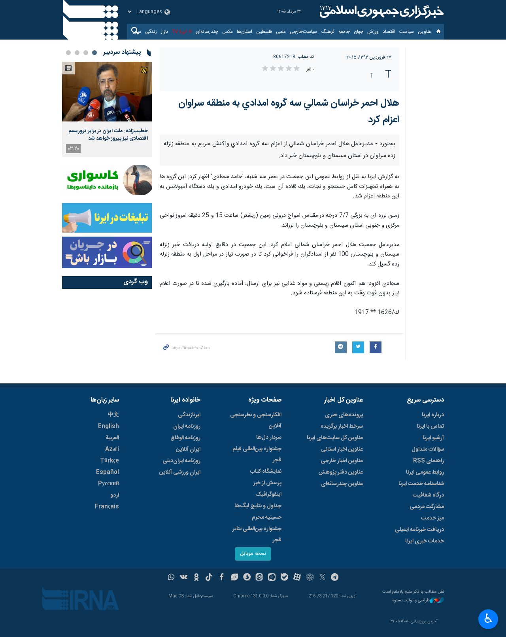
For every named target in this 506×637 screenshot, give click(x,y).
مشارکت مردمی (427, 507)
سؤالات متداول (428, 449)
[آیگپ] (271, 578)
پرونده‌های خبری (344, 415)
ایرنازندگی (189, 415)
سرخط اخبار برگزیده (342, 426)
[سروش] (247, 578)
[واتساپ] (171, 578)
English (108, 426)
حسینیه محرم (266, 517)
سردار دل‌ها (268, 437)
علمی (281, 32)
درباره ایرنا (433, 415)
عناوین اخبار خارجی (342, 461)
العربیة (112, 438)
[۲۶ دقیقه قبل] (107, 91)
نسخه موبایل (253, 554)
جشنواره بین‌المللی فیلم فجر (256, 454)
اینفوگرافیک (268, 494)
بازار (164, 32)
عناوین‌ (424, 32)
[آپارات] (297, 578)
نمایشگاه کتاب (265, 471)
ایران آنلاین (188, 449)
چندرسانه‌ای (207, 32)
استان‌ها (244, 32)
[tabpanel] (107, 109)
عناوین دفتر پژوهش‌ (340, 472)
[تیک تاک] (209, 578)
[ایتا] (259, 578)
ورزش (373, 32)
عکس (227, 32)
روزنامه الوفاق (185, 438)
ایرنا (380, 12)
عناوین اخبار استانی (342, 449)
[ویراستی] (234, 578)
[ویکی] (183, 578)
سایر (137, 32)
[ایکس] (322, 578)
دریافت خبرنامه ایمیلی (419, 530)
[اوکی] (196, 578)
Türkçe (109, 461)
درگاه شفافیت (428, 495)
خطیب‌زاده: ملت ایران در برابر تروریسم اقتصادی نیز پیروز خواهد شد (108, 134)
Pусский (108, 484)
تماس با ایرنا (430, 426)
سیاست (406, 32)
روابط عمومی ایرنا (425, 472)
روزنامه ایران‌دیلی (181, 461)
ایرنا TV (179, 32)
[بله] (284, 578)
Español (107, 472)
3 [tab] (77, 52)
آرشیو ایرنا (433, 438)
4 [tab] (68, 52)
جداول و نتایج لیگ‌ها (257, 506)
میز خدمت (432, 518)
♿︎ (488, 618)
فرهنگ (327, 32)
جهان (358, 32)
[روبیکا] (309, 578)
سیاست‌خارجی (303, 32)
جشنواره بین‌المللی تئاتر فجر (256, 534)
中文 (113, 415)
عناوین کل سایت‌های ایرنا (335, 438)
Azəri (112, 449)
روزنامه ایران (186, 426)
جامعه (344, 32)
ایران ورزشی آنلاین (179, 472)
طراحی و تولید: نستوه (411, 600)
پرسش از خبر (267, 483)
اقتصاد (389, 32)
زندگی (151, 32)
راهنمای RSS (428, 461)
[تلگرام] (335, 578)
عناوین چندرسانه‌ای (342, 484)
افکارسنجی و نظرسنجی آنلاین (255, 420)
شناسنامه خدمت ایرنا (421, 484)
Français (107, 507)
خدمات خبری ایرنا (424, 541)
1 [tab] (94, 52)
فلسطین (264, 32)
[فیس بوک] (221, 578)
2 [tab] (85, 52)
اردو (114, 495)
